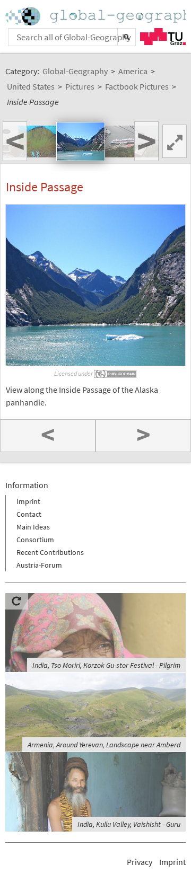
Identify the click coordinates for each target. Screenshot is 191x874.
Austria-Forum (39, 565)
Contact (28, 514)
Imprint (28, 501)
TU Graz (163, 36)
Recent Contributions (50, 552)
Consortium (35, 539)
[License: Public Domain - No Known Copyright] (115, 373)
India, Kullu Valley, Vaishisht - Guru (128, 824)
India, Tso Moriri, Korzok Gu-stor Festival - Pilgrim (106, 665)
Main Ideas (33, 527)
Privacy (139, 862)
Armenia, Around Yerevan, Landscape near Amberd (104, 744)
